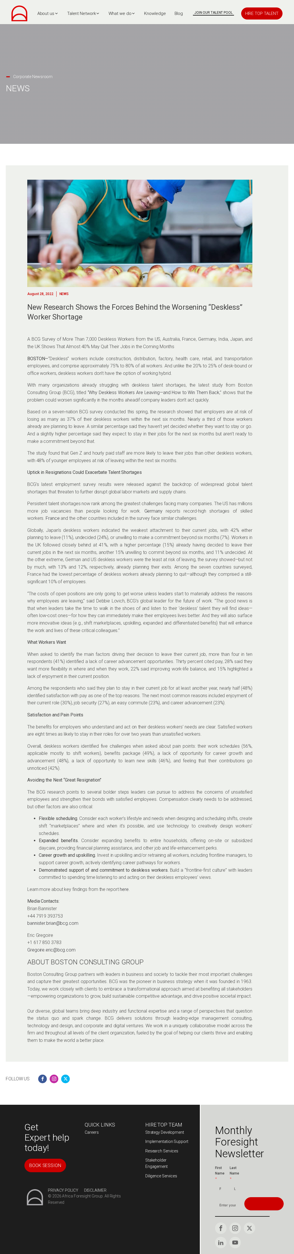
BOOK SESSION (45, 1165)
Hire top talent (262, 13)
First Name (220, 1170)
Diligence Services (161, 1176)
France (52, 518)
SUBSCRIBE (264, 1203)
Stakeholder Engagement (156, 1163)
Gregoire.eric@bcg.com (51, 950)
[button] (48, 13)
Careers (91, 1132)
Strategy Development (164, 1132)
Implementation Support (166, 1141)
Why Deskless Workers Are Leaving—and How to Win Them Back (154, 392)
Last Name (234, 1170)
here (124, 889)
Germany (153, 511)
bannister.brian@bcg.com (52, 923)
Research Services (161, 1151)
